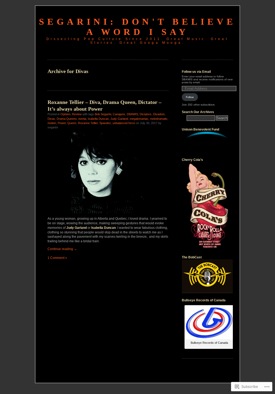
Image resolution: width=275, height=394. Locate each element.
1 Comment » (57, 258)
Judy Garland (119, 118)
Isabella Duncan (98, 118)
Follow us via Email (196, 72)
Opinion (65, 114)
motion (52, 123)
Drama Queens (67, 118)
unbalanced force (124, 123)
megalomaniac (139, 118)
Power (62, 123)
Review (77, 114)
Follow (190, 97)
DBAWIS (132, 114)
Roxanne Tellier (88, 123)
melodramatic (159, 118)
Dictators (145, 114)
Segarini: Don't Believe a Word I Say (137, 27)
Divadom (159, 114)
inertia (82, 118)
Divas (51, 118)
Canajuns (119, 114)
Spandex (105, 123)
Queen (71, 123)
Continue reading (62, 249)
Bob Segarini (103, 114)
